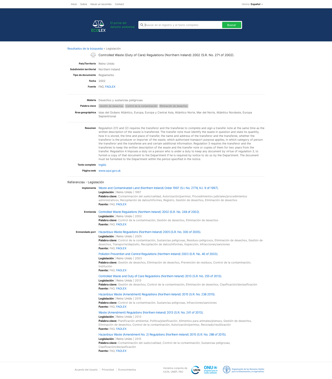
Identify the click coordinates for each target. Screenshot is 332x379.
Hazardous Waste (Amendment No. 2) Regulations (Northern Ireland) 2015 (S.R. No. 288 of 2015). (162, 334)
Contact (119, 4)
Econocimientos (127, 369)
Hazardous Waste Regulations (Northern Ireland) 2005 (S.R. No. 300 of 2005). (150, 232)
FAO (181, 371)
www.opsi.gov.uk (110, 170)
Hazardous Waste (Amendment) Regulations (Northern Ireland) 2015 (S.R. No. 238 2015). (157, 294)
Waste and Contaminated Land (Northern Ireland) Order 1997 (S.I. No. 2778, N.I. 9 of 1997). (159, 188)
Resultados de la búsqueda (85, 48)
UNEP (174, 371)
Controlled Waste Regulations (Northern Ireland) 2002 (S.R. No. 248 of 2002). (149, 212)
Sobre (83, 4)
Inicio (74, 4)
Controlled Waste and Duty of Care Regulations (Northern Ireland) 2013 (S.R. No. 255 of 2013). (160, 276)
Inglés (102, 164)
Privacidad (108, 369)
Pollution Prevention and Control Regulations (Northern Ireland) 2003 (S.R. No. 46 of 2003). (158, 254)
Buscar (231, 25)
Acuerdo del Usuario (86, 369)
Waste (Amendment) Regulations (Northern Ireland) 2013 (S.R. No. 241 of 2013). (151, 312)
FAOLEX (110, 86)
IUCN (166, 371)
